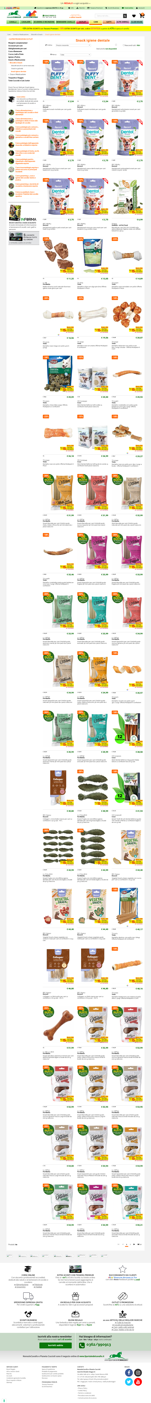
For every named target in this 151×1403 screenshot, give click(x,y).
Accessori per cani (15, 46)
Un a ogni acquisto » (75, 3)
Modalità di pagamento (49, 1371)
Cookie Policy (82, 1390)
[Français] (12, 7)
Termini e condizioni (84, 1393)
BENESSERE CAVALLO (65, 22)
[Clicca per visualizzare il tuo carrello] (142, 17)
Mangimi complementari (17, 43)
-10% (61, 28)
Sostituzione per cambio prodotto (53, 1374)
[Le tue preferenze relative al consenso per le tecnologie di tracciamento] (4, 1401)
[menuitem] (12, 22)
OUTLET (82, 22)
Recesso (45, 1378)
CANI (96, 22)
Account (9, 1376)
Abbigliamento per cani (17, 49)
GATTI (108, 22)
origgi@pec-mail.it (86, 1381)
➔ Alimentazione (21, 1284)
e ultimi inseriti (75, 16)
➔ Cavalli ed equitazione (122, 1325)
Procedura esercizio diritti (86, 1395)
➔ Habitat (38, 1287)
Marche (82, 8)
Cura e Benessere (15, 51)
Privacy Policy (82, 1388)
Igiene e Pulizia (14, 57)
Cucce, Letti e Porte (15, 54)
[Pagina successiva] (134, 1244)
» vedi (137, 1279)
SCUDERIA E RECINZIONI (44, 22)
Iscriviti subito (55, 1345)
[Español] (18, 7)
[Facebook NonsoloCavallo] (129, 1372)
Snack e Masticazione (16, 60)
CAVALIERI (26, 22)
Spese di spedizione (48, 1369)
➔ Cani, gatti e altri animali (123, 1327)
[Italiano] (6, 7)
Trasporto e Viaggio (15, 78)
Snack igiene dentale (18, 71)
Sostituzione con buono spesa (51, 1376)
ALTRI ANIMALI (123, 22)
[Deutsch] (15, 7)
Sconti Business (113, 8)
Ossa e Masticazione (17, 74)
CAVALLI (12, 22)
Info (72, 8)
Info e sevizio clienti (12, 1371)
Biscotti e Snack (15, 63)
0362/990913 (50, 16)
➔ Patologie (37, 1284)
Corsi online (128, 8)
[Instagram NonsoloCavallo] (138, 1372)
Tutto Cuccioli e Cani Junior (19, 81)
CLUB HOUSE (136, 22)
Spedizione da (50, 8)
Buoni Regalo (10, 1369)
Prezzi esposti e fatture (13, 1380)
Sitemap (9, 1382)
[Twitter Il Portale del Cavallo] (129, 1381)
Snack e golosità (17, 68)
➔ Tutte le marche (123, 1322)
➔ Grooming (20, 1287)
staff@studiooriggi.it (109, 1381)
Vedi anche (106, 49)
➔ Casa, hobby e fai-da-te (122, 1330)
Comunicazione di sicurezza (87, 1398)
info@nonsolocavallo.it (101, 1379)
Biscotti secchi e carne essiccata (22, 65)
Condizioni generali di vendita (16, 1378)
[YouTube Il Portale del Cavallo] (138, 1381)
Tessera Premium (96, 8)
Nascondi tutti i (132, 45)
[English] (9, 7)
